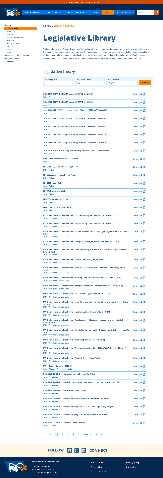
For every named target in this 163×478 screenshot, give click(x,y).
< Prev (49, 434)
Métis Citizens (54, 12)
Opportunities (124, 12)
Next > (87, 434)
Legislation (10, 40)
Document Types (84, 80)
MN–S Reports (10, 61)
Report (9, 49)
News (95, 12)
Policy (8, 46)
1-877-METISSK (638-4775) (44, 473)
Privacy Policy (132, 462)
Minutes (9, 31)
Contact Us (131, 467)
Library (107, 12)
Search (156, 12)
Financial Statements (13, 43)
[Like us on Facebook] (69, 450)
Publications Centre (12, 58)
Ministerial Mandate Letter (15, 37)
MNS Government (33, 12)
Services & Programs (77, 12)
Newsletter (96, 467)
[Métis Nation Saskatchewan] (12, 12)
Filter (146, 82)
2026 (45, 97)
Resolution (10, 34)
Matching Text (51, 80)
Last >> (99, 434)
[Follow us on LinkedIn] (84, 450)
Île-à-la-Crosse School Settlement (17, 55)
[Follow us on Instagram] (76, 450)
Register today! (93, 2)
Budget (9, 52)
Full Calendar (97, 462)
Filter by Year (113, 80)
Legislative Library (11, 29)
